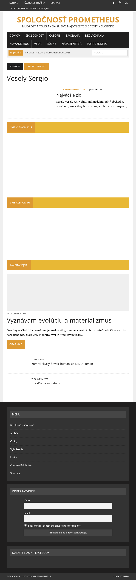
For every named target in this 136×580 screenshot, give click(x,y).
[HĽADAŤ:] (110, 52)
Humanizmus (19, 44)
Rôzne (51, 44)
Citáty (13, 441)
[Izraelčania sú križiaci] (17, 387)
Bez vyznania (94, 36)
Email (27, 513)
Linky (13, 457)
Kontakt (14, 2)
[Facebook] (114, 2)
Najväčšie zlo (68, 95)
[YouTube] (126, 2)
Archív (14, 433)
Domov (14, 36)
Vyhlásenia (16, 449)
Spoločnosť (35, 36)
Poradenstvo (97, 44)
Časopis (55, 36)
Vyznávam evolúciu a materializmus (59, 320)
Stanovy (55, 2)
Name (27, 500)
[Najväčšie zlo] (30, 111)
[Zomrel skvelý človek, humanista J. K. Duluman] (17, 367)
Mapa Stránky (121, 576)
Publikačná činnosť (21, 425)
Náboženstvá (71, 44)
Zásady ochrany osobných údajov (29, 8)
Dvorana (73, 36)
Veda (37, 44)
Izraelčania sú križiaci (46, 383)
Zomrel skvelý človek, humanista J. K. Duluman (62, 364)
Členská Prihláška (34, 2)
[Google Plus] (120, 2)
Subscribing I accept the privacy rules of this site (54, 525)
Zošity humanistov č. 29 (70, 89)
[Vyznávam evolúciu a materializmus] (68, 309)
